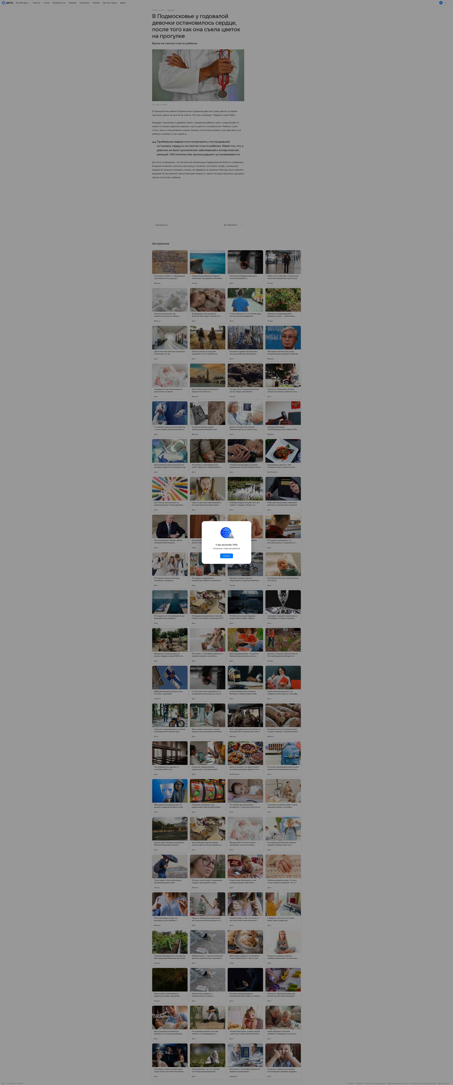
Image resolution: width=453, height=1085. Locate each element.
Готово (226, 556)
